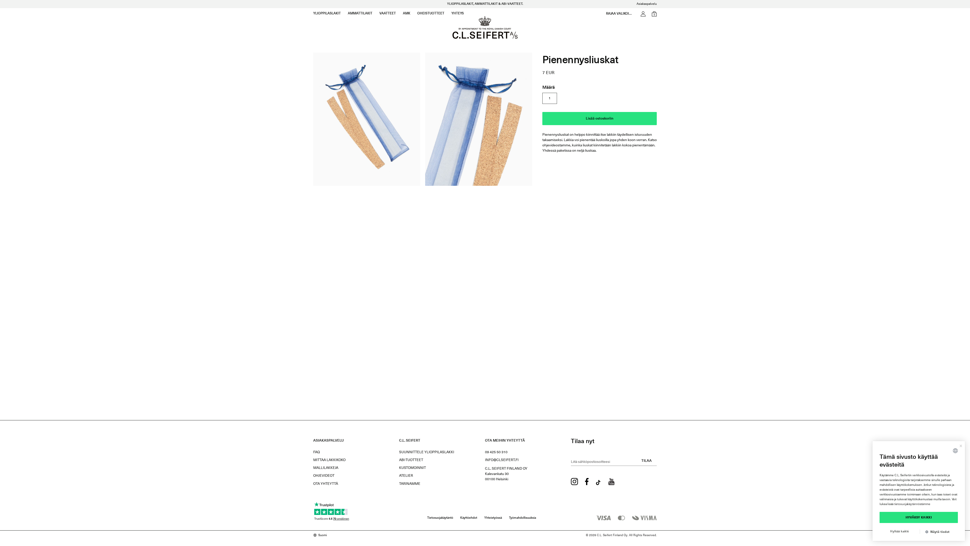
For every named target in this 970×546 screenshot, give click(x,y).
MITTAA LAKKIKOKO (329, 460)
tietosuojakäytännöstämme (912, 504)
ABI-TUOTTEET (411, 460)
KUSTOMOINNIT (412, 468)
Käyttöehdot (468, 517)
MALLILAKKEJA (325, 468)
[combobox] (955, 450)
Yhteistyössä (493, 517)
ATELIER (406, 475)
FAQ (316, 452)
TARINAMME (409, 484)
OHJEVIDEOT (323, 475)
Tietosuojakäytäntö (440, 517)
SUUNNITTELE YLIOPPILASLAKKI (426, 452)
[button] (939, 532)
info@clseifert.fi (502, 460)
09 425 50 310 (496, 452)
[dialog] (918, 491)
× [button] (961, 445)
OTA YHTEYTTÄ (325, 484)
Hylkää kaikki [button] (899, 531)
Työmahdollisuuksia (522, 517)
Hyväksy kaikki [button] (919, 517)
